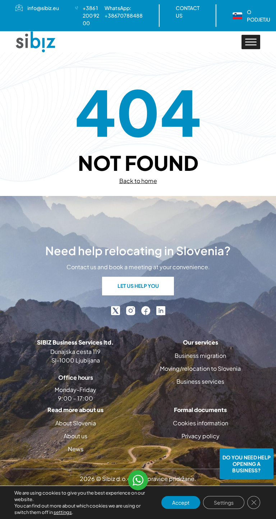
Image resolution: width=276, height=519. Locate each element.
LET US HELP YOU (138, 285)
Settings (224, 502)
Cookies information (200, 423)
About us (75, 436)
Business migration (200, 355)
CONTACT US (187, 12)
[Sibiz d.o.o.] (35, 41)
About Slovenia (75, 423)
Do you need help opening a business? (246, 463)
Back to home (138, 180)
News (75, 449)
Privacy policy (200, 436)
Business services (200, 381)
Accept (180, 502)
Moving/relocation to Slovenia (200, 368)
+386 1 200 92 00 (91, 15)
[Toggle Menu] (251, 41)
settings (63, 512)
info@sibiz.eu (43, 8)
